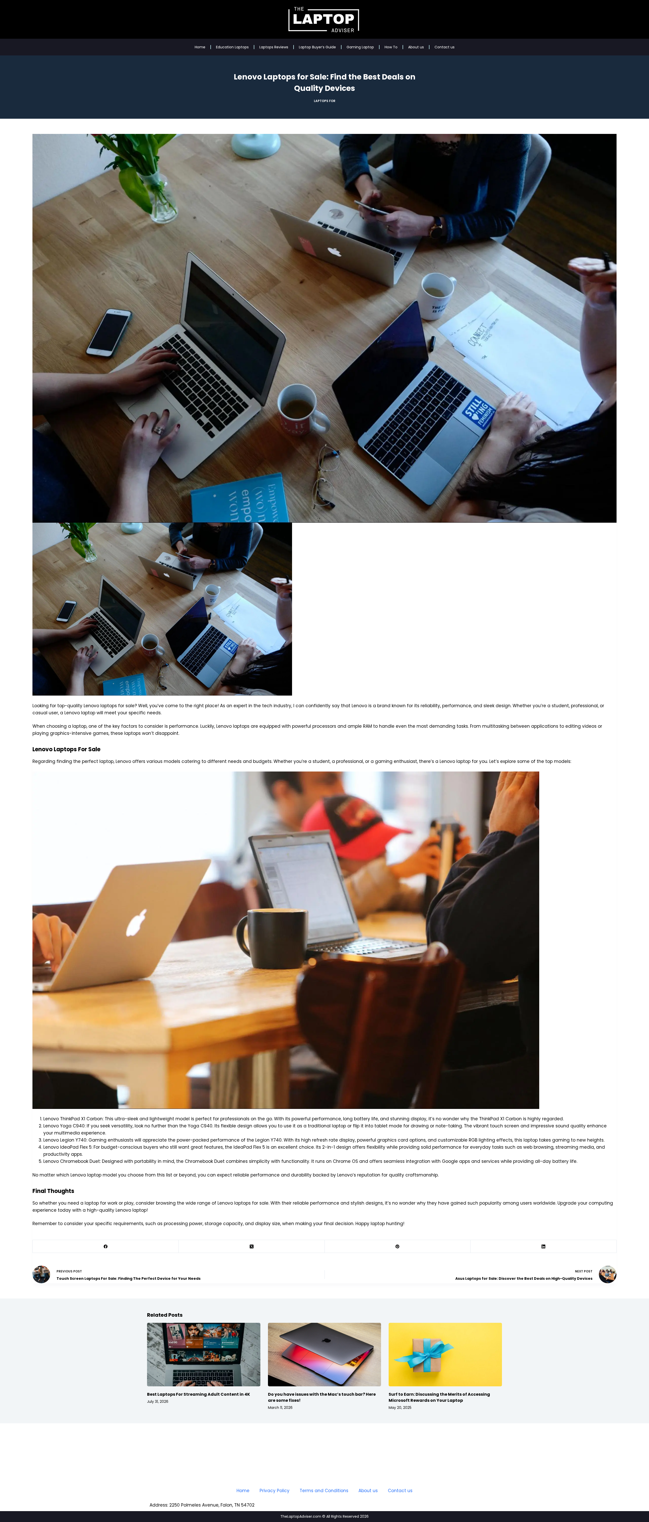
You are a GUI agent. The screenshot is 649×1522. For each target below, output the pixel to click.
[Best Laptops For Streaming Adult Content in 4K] (203, 1354)
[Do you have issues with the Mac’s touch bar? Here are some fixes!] (324, 1354)
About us (416, 47)
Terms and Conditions (324, 1491)
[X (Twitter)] (252, 1246)
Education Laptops (232, 47)
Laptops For (324, 101)
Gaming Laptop (360, 47)
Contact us (445, 47)
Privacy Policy (275, 1491)
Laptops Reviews (273, 47)
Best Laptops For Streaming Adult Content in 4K (198, 1394)
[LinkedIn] (544, 1246)
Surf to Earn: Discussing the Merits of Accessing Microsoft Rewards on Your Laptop (439, 1397)
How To (391, 47)
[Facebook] (106, 1246)
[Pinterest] (398, 1246)
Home (200, 47)
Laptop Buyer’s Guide (317, 47)
